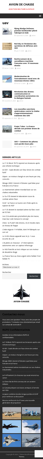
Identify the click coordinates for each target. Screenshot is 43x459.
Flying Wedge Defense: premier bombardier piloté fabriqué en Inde (25, 30)
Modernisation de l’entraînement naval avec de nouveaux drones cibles (27, 78)
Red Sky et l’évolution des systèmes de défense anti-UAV (26, 46)
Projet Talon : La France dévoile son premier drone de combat (27, 128)
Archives (5, 264)
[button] (39, 15)
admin (33, 35)
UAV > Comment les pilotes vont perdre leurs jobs (26, 142)
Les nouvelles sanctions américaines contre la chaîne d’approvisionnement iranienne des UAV (26, 112)
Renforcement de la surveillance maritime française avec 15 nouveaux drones (26, 62)
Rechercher (6, 272)
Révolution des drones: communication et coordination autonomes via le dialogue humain (26, 95)
